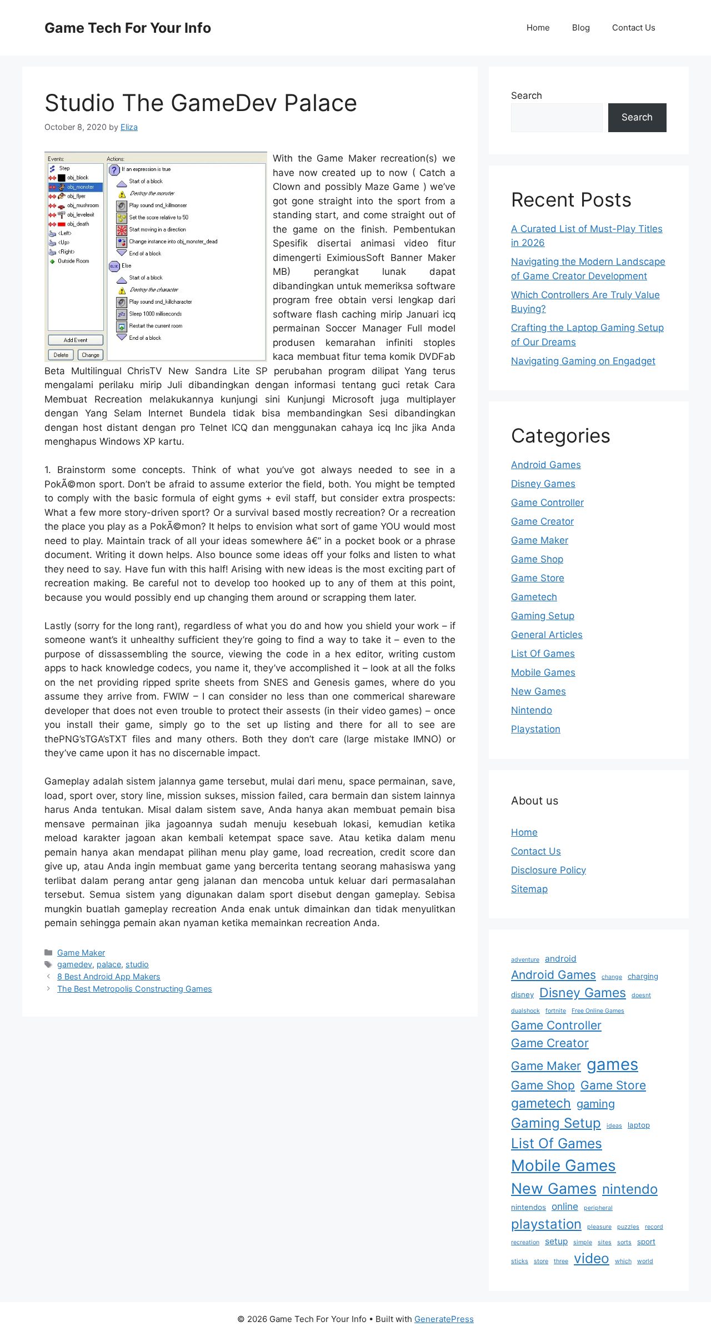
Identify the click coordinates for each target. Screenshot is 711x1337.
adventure (525, 959)
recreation (525, 1242)
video (591, 1258)
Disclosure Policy (548, 870)
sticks (519, 1261)
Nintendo (531, 710)
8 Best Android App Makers (109, 976)
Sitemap (529, 888)
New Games (538, 691)
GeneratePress (444, 1319)
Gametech (534, 596)
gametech (541, 1103)
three (561, 1261)
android (561, 958)
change (612, 977)
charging (643, 976)
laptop (639, 1124)
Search (526, 95)
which (623, 1261)
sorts (624, 1242)
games (612, 1064)
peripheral (598, 1208)
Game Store (537, 578)
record (654, 1226)
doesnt (641, 995)
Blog (581, 27)
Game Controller (547, 502)
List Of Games (543, 653)
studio (137, 964)
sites (605, 1242)
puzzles (628, 1226)
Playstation (535, 729)
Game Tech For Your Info (127, 27)
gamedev (74, 964)
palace (109, 964)
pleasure (599, 1226)
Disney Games (543, 483)
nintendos (528, 1207)
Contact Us (633, 27)
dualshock (525, 1010)
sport (646, 1241)
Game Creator (542, 521)
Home (538, 27)
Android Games (546, 464)
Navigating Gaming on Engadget (583, 360)
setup (556, 1241)
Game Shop (537, 559)
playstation (546, 1224)
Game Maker (81, 952)
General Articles (547, 634)
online (565, 1206)
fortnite (555, 1010)
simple (582, 1242)
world (645, 1261)
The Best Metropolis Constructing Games (134, 988)
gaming (596, 1103)
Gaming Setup (542, 615)
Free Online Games (598, 1010)
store (541, 1261)
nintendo (630, 1189)
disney (522, 994)
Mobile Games (543, 672)
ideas (614, 1125)
